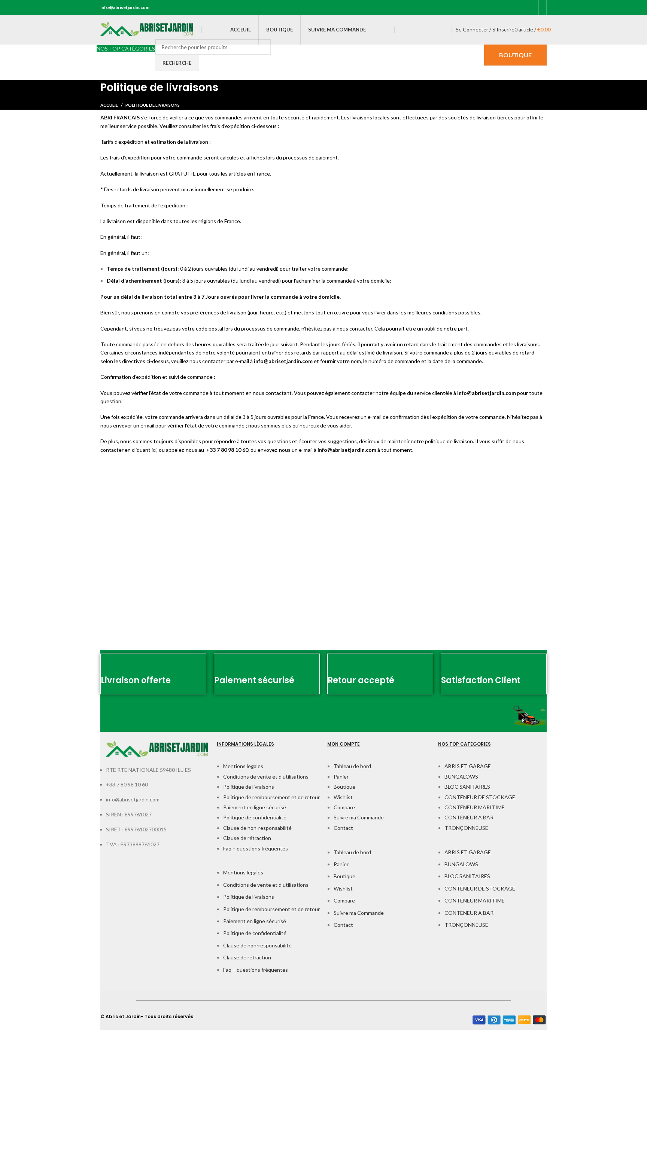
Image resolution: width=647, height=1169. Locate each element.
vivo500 (9, 1160)
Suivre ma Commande (359, 817)
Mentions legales (243, 766)
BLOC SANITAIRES (467, 786)
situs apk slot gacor (22, 1145)
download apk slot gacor (28, 1049)
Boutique (344, 786)
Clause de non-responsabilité (257, 828)
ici (154, 450)
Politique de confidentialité (254, 817)
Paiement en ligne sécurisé (254, 807)
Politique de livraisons (248, 786)
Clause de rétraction (247, 838)
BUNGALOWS (461, 776)
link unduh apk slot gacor (29, 1129)
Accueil (109, 105)
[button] (268, 864)
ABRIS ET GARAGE (467, 766)
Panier (341, 776)
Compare (344, 807)
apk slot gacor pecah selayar (33, 1081)
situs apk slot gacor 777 (27, 1065)
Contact (343, 828)
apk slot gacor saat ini (25, 1097)
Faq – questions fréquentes (255, 848)
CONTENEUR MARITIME (474, 807)
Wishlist (343, 797)
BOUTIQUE (515, 54)
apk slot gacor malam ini (27, 1113)
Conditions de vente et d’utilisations (266, 776)
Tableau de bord (352, 766)
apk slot (9, 1034)
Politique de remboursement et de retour (271, 797)
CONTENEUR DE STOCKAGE (479, 797)
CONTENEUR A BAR (468, 817)
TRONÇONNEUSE (466, 828)
